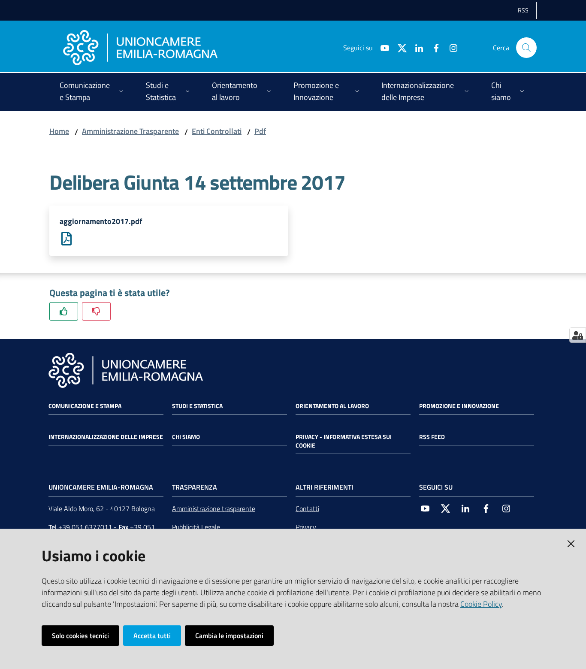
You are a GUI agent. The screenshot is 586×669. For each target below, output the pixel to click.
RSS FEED (432, 437)
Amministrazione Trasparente (130, 131)
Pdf (260, 131)
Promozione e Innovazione (459, 406)
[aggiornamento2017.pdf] (66, 238)
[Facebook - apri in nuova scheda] (432, 47)
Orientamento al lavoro (332, 406)
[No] (96, 311)
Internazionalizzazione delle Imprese (105, 437)
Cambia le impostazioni (229, 635)
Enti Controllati (217, 131)
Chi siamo (186, 437)
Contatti (307, 508)
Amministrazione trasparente (213, 508)
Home (59, 131)
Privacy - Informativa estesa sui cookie (344, 441)
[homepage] (140, 47)
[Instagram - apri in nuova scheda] (450, 47)
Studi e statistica (197, 406)
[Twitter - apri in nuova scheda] (398, 47)
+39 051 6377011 (85, 527)
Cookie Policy (481, 604)
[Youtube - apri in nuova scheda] (381, 47)
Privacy (306, 527)
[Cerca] (526, 47)
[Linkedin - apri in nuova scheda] (415, 47)
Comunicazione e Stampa (84, 406)
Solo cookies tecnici (80, 635)
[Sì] (63, 311)
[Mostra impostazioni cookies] (577, 335)
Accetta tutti (152, 635)
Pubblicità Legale (196, 527)
